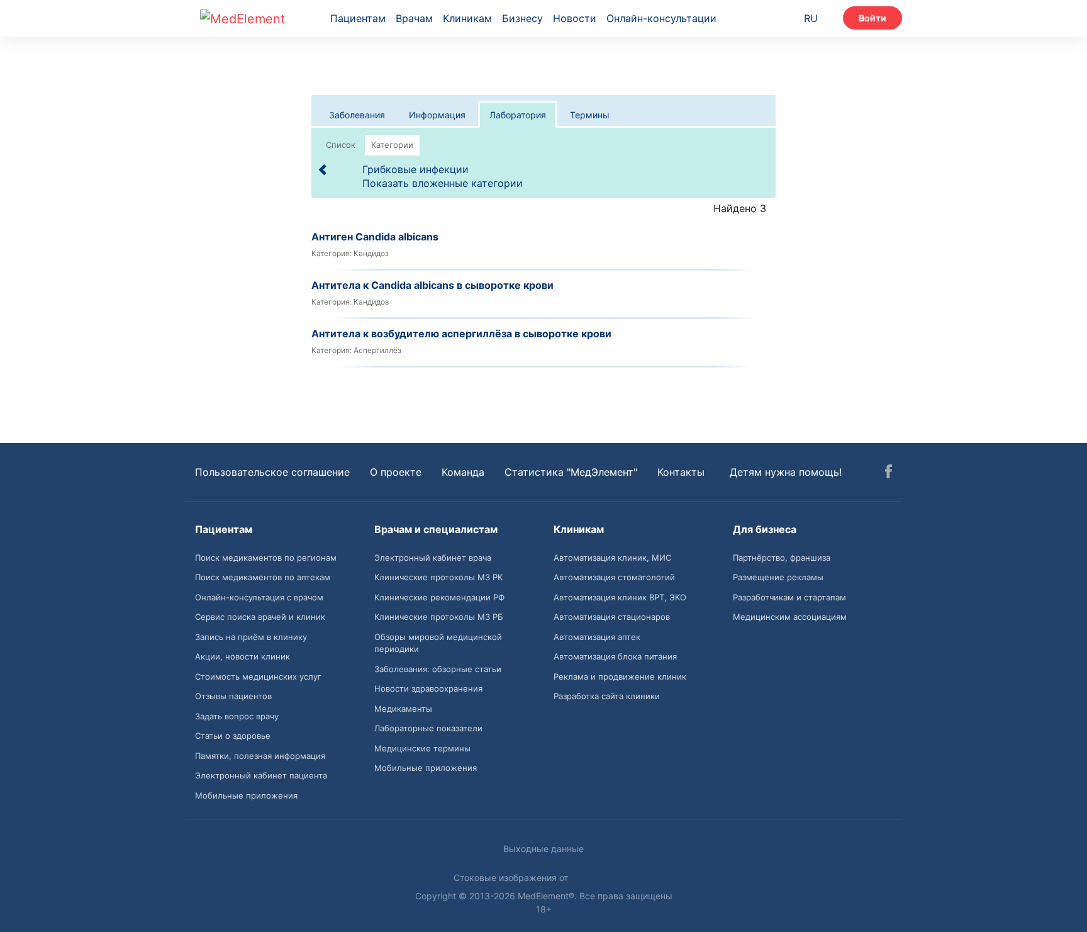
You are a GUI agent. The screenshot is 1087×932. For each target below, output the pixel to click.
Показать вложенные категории (442, 183)
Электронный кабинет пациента (261, 775)
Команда (463, 472)
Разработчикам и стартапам (789, 597)
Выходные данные (543, 848)
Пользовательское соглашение (272, 472)
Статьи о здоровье (232, 736)
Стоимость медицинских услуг (258, 676)
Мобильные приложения (246, 795)
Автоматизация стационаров (612, 617)
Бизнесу (522, 18)
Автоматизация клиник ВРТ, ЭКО (620, 597)
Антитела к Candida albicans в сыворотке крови (432, 285)
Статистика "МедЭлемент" (570, 472)
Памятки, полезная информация (260, 756)
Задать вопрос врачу (237, 716)
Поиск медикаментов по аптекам (262, 577)
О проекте (395, 472)
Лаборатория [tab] (517, 114)
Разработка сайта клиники (607, 696)
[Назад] (323, 169)
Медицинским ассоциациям (790, 617)
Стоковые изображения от (512, 877)
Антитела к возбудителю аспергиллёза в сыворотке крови (461, 333)
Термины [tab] (590, 114)
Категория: (331, 253)
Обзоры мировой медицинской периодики (438, 643)
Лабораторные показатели (428, 728)
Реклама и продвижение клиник (620, 676)
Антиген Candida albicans (374, 236)
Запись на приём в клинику (251, 637)
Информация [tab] (437, 114)
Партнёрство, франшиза (781, 558)
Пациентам (358, 18)
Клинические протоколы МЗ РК (438, 577)
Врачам (414, 18)
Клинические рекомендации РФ (439, 597)
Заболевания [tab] (357, 114)
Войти (872, 18)
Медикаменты (403, 709)
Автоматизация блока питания (615, 656)
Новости (574, 18)
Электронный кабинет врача (432, 558)
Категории (392, 145)
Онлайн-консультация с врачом (259, 597)
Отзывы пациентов (233, 696)
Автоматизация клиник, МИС (612, 558)
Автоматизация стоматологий (614, 577)
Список (340, 145)
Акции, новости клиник (242, 656)
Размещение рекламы (778, 577)
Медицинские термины (422, 748)
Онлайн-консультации (661, 18)
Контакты (681, 472)
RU (811, 18)
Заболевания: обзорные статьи (437, 669)
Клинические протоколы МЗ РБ (438, 617)
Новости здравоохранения (428, 688)
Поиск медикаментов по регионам (266, 558)
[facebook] (888, 473)
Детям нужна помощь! (786, 472)
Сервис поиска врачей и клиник (260, 617)
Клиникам (467, 18)
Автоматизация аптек (597, 637)
